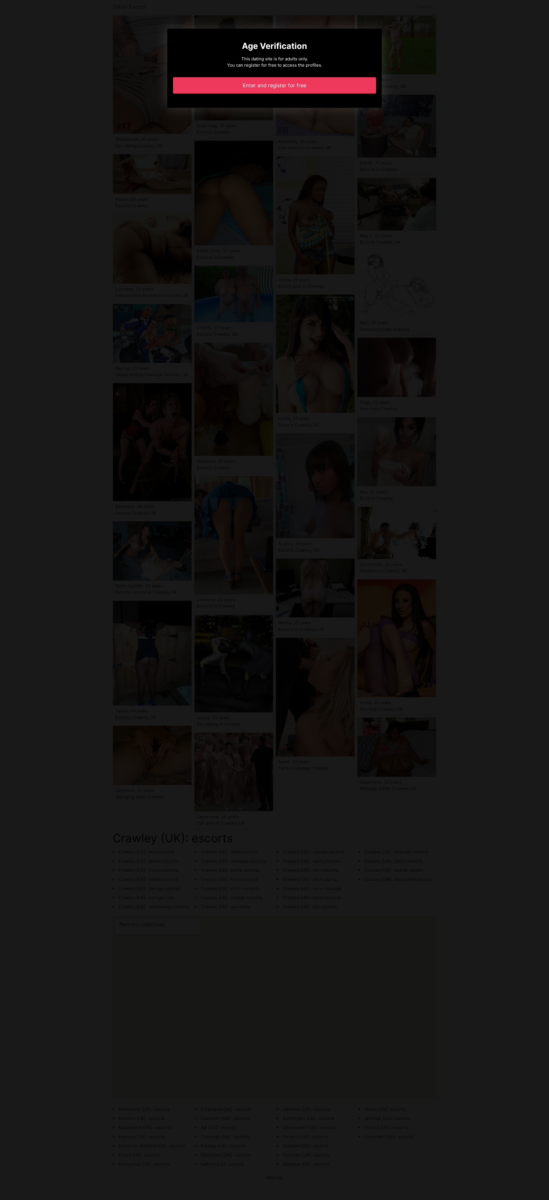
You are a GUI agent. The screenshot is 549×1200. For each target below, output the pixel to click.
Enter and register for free (274, 85)
